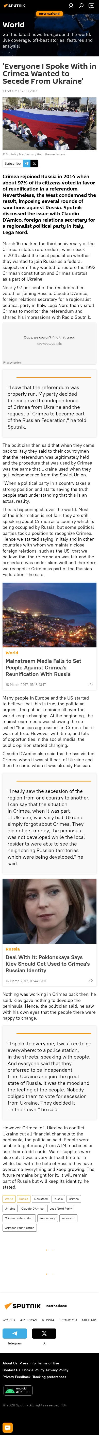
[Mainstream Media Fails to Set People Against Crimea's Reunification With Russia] (49, 615)
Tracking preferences (49, 1377)
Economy (68, 1320)
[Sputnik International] (15, 7)
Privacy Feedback (16, 1377)
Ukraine (10, 1208)
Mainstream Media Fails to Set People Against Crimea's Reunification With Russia (43, 667)
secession (68, 1218)
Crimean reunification (20, 1228)
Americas (28, 1320)
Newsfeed (41, 1199)
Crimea (74, 1199)
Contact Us (11, 1370)
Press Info (28, 1363)
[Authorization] (71, 6)
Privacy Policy (57, 1370)
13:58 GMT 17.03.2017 (20, 91)
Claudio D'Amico (32, 1208)
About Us (10, 1363)
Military (89, 1320)
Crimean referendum (19, 1218)
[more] (91, 684)
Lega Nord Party (61, 1208)
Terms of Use (48, 1363)
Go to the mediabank (51, 154)
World (12, 653)
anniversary (48, 1218)
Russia (13, 949)
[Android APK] (18, 1391)
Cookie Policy (33, 1370)
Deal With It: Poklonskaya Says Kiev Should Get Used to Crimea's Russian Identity (48, 964)
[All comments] (8, 1428)
